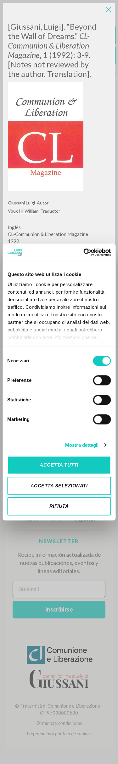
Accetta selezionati (59, 485)
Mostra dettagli (82, 445)
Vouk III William (23, 211)
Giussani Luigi (22, 202)
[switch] (102, 380)
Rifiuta (59, 506)
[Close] (108, 9)
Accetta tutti (59, 465)
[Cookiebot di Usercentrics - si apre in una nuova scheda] (84, 252)
